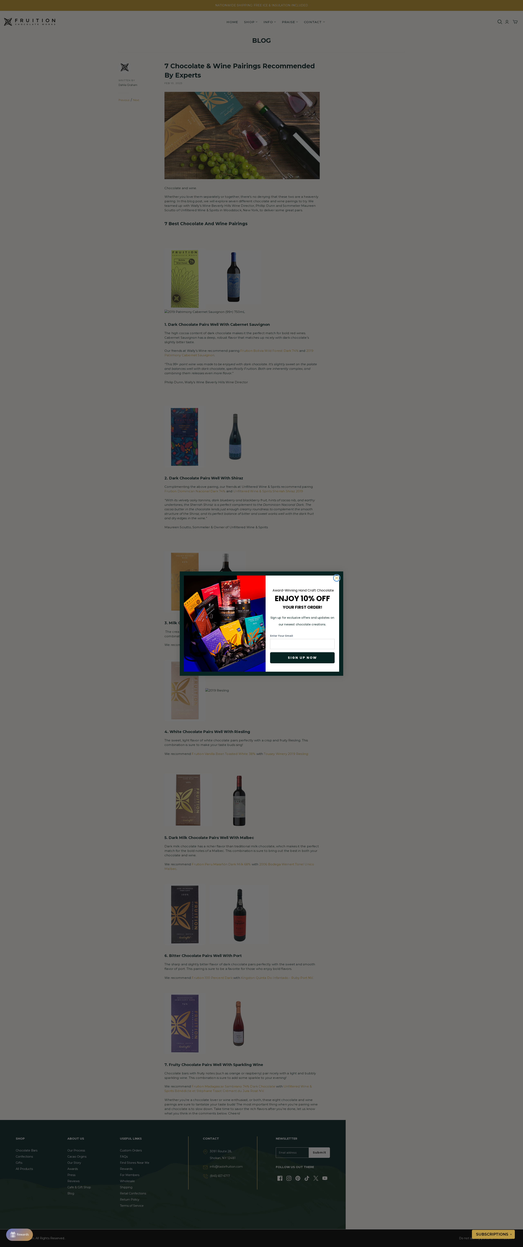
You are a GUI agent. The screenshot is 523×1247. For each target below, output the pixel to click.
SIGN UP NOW (302, 657)
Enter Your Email (281, 636)
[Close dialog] (336, 578)
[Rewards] (19, 1235)
